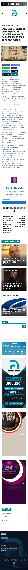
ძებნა (5, 322)
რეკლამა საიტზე (6, 513)
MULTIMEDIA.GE (6, 25)
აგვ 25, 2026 (8, 288)
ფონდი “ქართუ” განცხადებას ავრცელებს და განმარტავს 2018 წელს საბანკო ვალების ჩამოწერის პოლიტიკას (14, 312)
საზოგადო (14, 245)
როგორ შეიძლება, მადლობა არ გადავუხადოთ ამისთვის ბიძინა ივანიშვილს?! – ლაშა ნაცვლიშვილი (14, 262)
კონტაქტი (4, 516)
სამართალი (14, 25)
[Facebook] (14, 202)
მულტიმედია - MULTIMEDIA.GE (9, 548)
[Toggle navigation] (2, 13)
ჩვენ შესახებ (5, 520)
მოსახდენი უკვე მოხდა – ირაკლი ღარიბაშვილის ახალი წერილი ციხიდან (12, 285)
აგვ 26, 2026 (8, 263)
